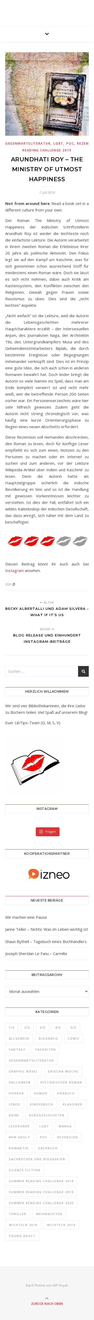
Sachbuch (48, 1148)
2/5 (27, 1027)
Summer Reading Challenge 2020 (41, 1203)
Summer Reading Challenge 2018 (41, 1181)
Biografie (48, 1038)
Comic (74, 1038)
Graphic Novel (23, 1071)
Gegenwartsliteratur (27, 143)
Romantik (18, 1148)
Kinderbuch (41, 1104)
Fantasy (17, 1049)
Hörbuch (66, 1093)
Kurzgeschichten (46, 1115)
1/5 (12, 1027)
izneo (14, 1104)
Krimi (14, 1115)
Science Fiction (24, 1170)
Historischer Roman (61, 1082)
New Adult (19, 1137)
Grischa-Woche (63, 1071)
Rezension (67, 1137)
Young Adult (22, 1236)
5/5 (73, 1027)
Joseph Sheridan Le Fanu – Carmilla (36, 953)
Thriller (17, 1214)
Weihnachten (49, 1214)
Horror (16, 1093)
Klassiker (73, 1104)
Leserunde (19, 1126)
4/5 (58, 1027)
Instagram (14, 570)
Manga (65, 1126)
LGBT (58, 143)
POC (70, 143)
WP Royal (60, 1285)
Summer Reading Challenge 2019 (41, 1192)
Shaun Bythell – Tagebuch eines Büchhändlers (46, 941)
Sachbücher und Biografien (37, 1159)
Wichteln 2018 (23, 1225)
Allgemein (19, 1038)
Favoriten (45, 1049)
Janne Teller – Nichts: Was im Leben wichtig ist (46, 929)
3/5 (42, 1027)
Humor (41, 1093)
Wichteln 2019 (61, 1225)
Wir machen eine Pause (26, 917)
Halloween (20, 1082)
